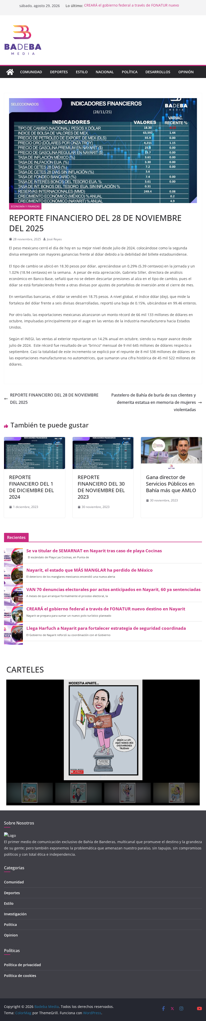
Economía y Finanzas (25, 206)
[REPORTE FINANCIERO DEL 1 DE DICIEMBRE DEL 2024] (34, 440)
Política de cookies (20, 975)
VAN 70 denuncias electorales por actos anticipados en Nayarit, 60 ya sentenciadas (113, 589)
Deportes (59, 71)
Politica (10, 924)
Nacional (105, 71)
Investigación (15, 914)
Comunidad (31, 71)
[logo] (10, 835)
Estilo (82, 71)
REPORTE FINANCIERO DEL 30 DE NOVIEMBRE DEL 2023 (101, 487)
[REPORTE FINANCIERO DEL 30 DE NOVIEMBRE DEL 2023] (103, 440)
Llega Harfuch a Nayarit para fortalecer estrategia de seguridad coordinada (106, 628)
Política (129, 71)
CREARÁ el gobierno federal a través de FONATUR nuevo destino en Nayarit (105, 608)
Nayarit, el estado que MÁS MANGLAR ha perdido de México (89, 570)
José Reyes (54, 239)
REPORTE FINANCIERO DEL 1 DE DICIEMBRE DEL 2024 (31, 487)
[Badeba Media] (10, 72)
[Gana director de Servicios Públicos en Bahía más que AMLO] (171, 440)
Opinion (11, 935)
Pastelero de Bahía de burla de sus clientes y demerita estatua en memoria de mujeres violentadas (153, 402)
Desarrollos (157, 71)
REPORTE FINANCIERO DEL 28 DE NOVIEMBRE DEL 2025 (54, 398)
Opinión (186, 71)
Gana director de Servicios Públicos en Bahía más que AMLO (171, 484)
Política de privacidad (22, 964)
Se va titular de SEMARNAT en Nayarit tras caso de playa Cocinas (94, 550)
